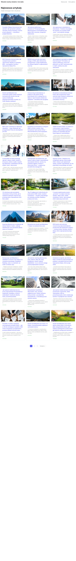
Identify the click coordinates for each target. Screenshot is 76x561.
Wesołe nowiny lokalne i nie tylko (12, 2)
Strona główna (71, 1)
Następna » (42, 346)
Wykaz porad (64, 1)
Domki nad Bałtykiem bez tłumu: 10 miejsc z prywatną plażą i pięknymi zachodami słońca (38, 325)
